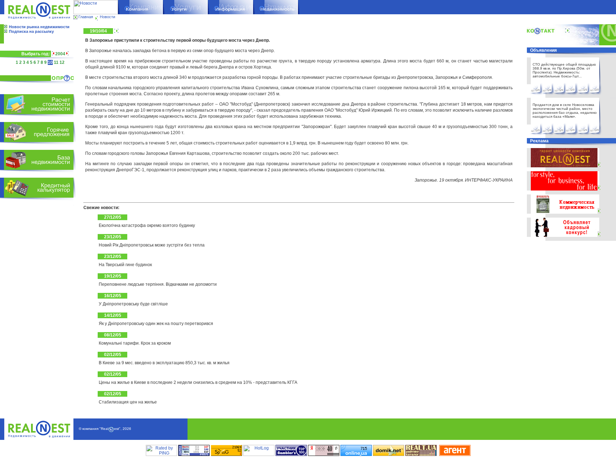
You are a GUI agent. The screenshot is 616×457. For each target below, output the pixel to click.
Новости (107, 17)
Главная (85, 17)
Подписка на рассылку (31, 31)
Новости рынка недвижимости (39, 27)
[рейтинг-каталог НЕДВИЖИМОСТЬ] (421, 454)
